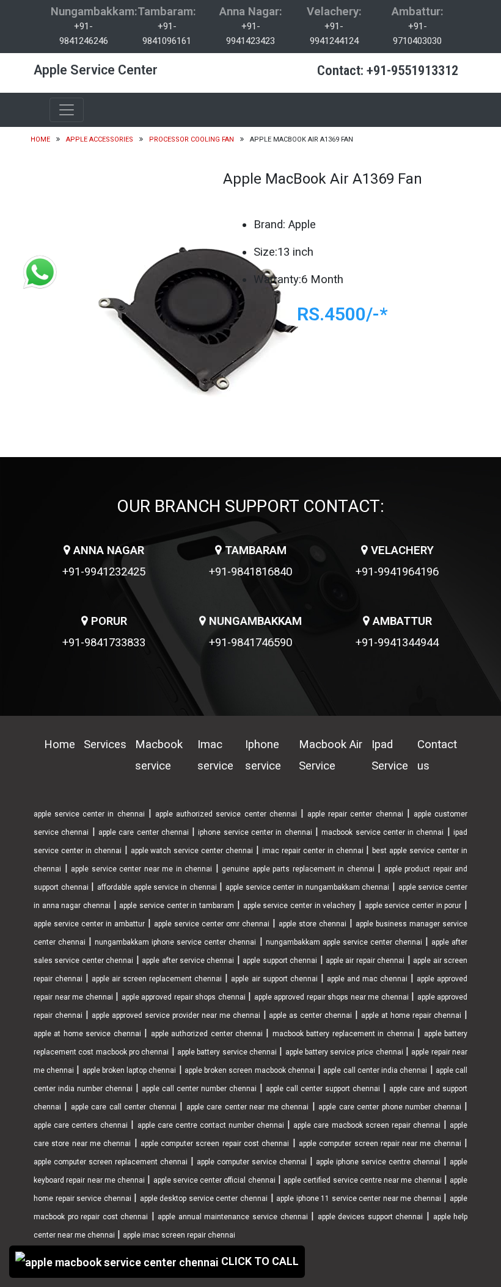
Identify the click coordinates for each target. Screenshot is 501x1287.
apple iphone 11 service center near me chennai (358, 1198)
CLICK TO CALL (259, 1261)
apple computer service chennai (252, 1162)
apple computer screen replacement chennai (111, 1162)
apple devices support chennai (370, 1217)
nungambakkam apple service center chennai (344, 942)
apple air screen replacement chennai (157, 979)
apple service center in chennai (89, 814)
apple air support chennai (274, 979)
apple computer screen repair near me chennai (380, 1143)
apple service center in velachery (299, 905)
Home (40, 139)
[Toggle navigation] (66, 110)
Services (105, 744)
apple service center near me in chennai (141, 869)
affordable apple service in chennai (157, 887)
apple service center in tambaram (176, 905)
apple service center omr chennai (211, 924)
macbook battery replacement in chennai (343, 1033)
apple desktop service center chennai (204, 1198)
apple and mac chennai (367, 979)
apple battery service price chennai (344, 1052)
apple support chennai (280, 960)
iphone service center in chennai (255, 832)
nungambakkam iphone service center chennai (175, 942)
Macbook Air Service (330, 755)
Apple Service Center (96, 70)
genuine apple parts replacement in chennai (298, 869)
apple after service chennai (188, 960)
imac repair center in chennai (313, 850)
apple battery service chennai (227, 1052)
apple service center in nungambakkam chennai (307, 887)
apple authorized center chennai (207, 1033)
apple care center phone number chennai (389, 1107)
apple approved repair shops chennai (184, 997)
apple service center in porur (413, 905)
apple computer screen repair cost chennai (215, 1143)
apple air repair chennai (365, 960)
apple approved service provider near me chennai (176, 1015)
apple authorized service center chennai (226, 814)
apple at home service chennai (87, 1033)
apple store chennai (312, 924)
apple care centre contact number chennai (211, 1125)
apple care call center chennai (124, 1107)
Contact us (437, 755)
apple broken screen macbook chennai (250, 1070)
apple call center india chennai (375, 1070)
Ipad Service (389, 755)
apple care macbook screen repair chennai (367, 1125)
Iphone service (263, 755)
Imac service (215, 755)
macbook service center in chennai (382, 832)
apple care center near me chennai (247, 1107)
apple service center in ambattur (89, 924)
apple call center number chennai (199, 1088)
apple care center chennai (143, 832)
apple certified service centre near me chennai (362, 1180)
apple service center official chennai (214, 1180)
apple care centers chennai (81, 1125)
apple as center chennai (310, 1015)
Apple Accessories (99, 139)
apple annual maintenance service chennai (232, 1217)
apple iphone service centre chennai (378, 1162)
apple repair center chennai (355, 814)
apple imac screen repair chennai (179, 1235)
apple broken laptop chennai (129, 1070)
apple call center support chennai (323, 1088)
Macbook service (159, 755)
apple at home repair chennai (411, 1015)
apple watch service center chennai (192, 850)
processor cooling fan (191, 139)
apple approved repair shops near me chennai (331, 997)
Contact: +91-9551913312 (387, 70)
